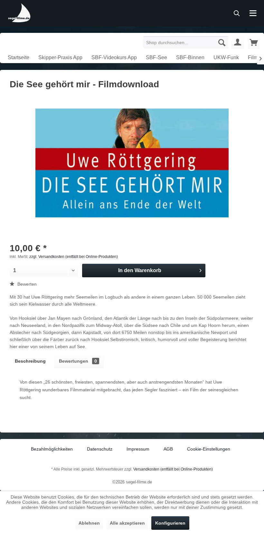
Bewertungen (78, 361)
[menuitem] (186, 42)
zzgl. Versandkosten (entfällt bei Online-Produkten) (73, 256)
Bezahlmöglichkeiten (52, 449)
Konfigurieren (170, 523)
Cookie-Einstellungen (208, 449)
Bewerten (26, 284)
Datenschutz (99, 449)
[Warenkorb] (253, 42)
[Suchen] (222, 42)
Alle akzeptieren (127, 523)
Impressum (138, 449)
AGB (168, 449)
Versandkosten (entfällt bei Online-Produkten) (173, 469)
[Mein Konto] (237, 42)
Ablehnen (89, 523)
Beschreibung (30, 361)
